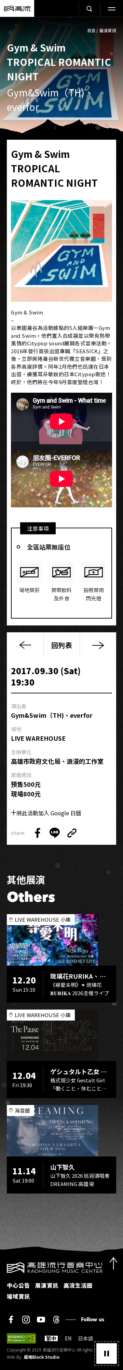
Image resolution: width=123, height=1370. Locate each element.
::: (2, 1266)
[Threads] (56, 1319)
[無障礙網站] (21, 1338)
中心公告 (18, 1285)
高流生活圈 (78, 1285)
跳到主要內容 (61, 24)
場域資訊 (18, 1296)
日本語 (85, 1338)
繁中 (51, 1338)
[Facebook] (11, 1319)
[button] (107, 1354)
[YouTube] (41, 1319)
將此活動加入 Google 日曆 (48, 813)
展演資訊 (107, 30)
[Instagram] (26, 1319)
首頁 (91, 30)
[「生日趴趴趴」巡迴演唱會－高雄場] (98, 645)
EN (68, 1338)
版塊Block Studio (41, 1357)
